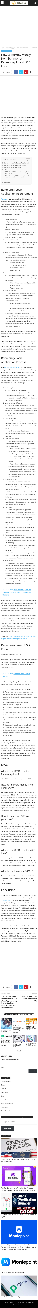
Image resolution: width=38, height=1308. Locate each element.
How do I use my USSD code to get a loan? (17, 175)
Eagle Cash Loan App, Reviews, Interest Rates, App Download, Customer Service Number (18, 1029)
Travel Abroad (5, 1111)
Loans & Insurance (10, 47)
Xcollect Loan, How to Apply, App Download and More (18, 1044)
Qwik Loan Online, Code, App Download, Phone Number (31, 1045)
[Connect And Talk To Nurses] (6, 1023)
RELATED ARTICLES (11, 1014)
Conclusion (7, 182)
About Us (12, 1302)
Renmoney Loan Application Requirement (16, 163)
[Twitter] (21, 72)
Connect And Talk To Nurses (6, 1030)
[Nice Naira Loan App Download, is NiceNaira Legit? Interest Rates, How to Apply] (31, 1021)
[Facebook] (16, 72)
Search (3, 1067)
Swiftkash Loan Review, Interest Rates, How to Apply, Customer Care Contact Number (5, 1042)
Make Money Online (7, 1103)
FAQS (5, 170)
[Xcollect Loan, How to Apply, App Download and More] (19, 1038)
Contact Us (21, 1302)
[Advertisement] (19, 25)
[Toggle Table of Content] (26, 160)
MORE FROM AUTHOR (26, 1014)
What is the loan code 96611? (14, 180)
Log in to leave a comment (9, 1059)
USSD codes (7, 900)
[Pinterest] (26, 72)
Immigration (4, 1092)
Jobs (2, 1096)
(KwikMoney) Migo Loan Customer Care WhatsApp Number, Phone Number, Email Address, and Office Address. (9, 1002)
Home (2, 47)
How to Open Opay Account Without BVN (29, 998)
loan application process (12, 367)
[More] (30, 72)
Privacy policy (30, 1302)
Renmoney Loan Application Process (15, 165)
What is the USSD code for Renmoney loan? (17, 171)
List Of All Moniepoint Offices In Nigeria (13, 1272)
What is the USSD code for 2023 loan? (16, 178)
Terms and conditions (19, 1305)
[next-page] (20, 1050)
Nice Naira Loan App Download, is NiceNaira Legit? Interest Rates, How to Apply (31, 1027)
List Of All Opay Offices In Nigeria (11, 1297)
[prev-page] (18, 1050)
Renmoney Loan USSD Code (12, 167)
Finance (3, 1089)
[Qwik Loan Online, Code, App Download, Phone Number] (31, 1038)
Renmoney (4, 199)
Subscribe (7, 1128)
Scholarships (5, 1107)
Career (3, 1085)
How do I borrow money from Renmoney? (17, 173)
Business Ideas (6, 1081)
